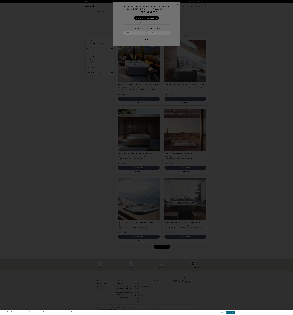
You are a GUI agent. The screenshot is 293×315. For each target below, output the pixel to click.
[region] (146, 312)
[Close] (290, 312)
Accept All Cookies (230, 312)
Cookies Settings (219, 312)
